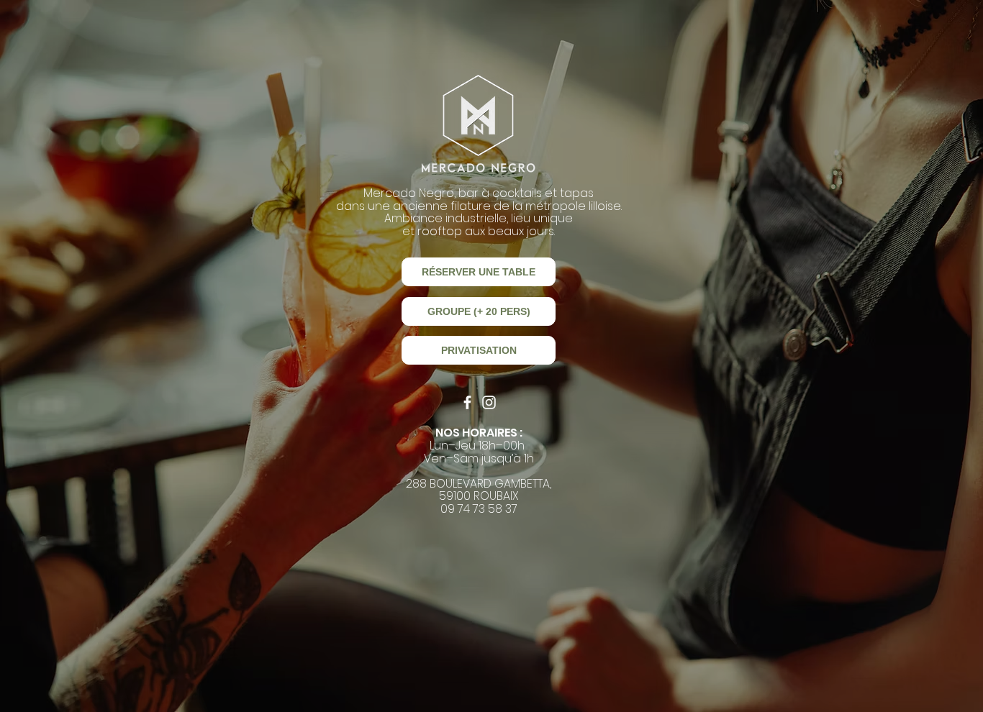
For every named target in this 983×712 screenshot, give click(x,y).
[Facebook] (467, 402)
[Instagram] (489, 402)
